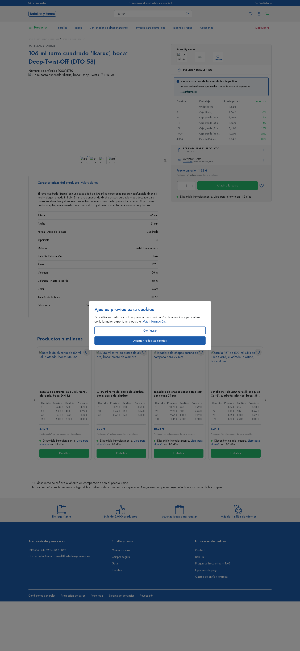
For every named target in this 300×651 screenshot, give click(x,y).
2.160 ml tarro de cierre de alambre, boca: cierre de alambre (120, 393)
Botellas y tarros (42, 46)
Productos (41, 28)
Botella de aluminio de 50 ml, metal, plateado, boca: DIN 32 (63, 393)
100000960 (187, 161)
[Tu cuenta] (259, 14)
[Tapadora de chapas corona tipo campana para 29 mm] (178, 368)
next (265, 399)
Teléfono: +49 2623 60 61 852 (47, 550)
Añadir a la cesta (228, 186)
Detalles (64, 453)
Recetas (117, 570)
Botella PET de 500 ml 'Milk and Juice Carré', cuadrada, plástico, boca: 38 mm (235, 393)
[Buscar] (187, 13)
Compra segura (121, 557)
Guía (115, 563)
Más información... (155, 321)
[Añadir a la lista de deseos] (261, 185)
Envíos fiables (39, 3)
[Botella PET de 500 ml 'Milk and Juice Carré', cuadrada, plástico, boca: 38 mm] (236, 368)
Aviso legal (97, 596)
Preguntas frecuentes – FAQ (212, 563)
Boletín (199, 557)
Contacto (200, 550)
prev (34, 399)
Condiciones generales (42, 596)
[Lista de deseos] (251, 14)
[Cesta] (267, 14)
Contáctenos (265, 3)
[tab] (58, 184)
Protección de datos (73, 596)
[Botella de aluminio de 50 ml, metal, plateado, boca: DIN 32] (64, 368)
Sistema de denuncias (121, 596)
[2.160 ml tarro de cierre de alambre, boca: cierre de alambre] (121, 368)
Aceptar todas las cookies (150, 341)
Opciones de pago (206, 570)
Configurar (150, 331)
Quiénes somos (121, 550)
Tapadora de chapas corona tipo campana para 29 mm (178, 393)
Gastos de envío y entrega (211, 577)
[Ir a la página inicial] (42, 13)
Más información (189, 91)
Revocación (146, 596)
